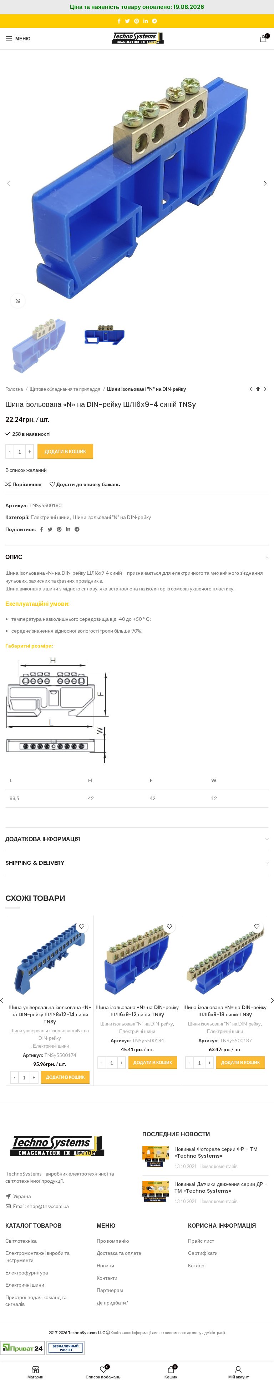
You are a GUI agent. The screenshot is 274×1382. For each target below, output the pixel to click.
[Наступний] (265, 389)
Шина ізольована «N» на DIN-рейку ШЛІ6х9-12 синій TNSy (137, 1011)
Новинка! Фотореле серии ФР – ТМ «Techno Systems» (216, 1153)
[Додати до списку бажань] (82, 926)
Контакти (107, 1278)
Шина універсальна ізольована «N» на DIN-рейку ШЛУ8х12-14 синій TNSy (50, 1014)
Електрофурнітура (26, 1272)
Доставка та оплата (119, 1253)
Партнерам (110, 1290)
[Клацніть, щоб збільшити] (18, 301)
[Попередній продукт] (250, 389)
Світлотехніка (21, 1241)
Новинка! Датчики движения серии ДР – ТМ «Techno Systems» (221, 1188)
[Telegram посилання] (154, 21)
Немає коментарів (218, 1166)
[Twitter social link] (127, 21)
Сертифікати (203, 1253)
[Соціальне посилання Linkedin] (145, 21)
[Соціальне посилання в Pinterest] (136, 21)
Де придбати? (112, 1302)
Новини (105, 1265)
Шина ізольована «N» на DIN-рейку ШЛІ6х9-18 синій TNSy (225, 1011)
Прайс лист (201, 1241)
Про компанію (113, 1241)
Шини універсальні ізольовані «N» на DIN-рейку (49, 1034)
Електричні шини (50, 517)
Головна (14, 389)
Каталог (197, 1265)
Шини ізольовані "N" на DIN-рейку (146, 389)
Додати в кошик (65, 451)
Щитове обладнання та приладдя (65, 389)
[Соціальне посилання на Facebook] (119, 21)
